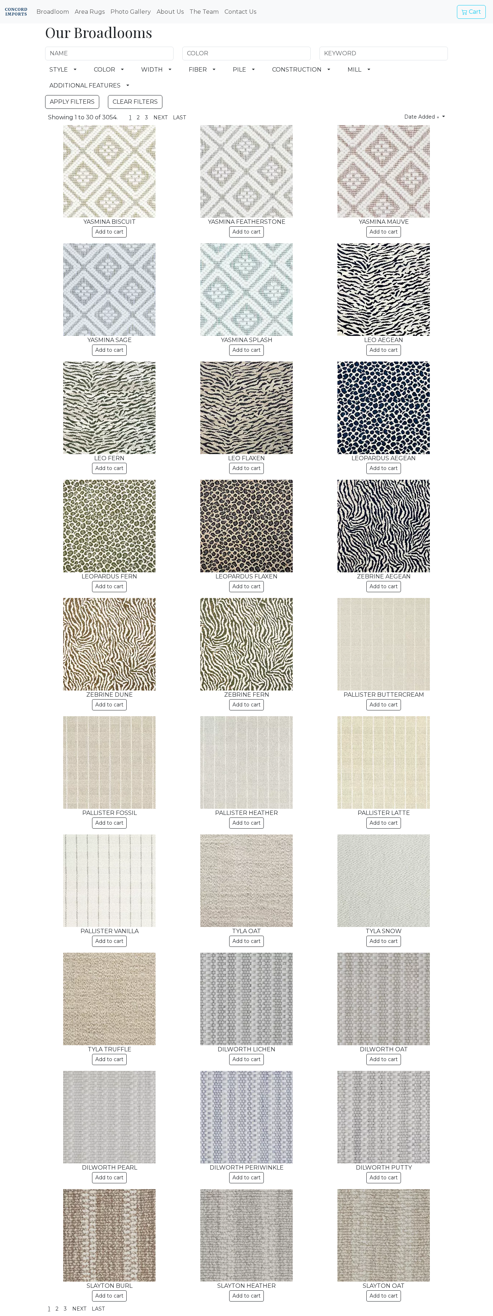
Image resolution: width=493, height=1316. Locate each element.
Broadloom (52, 11)
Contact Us (240, 11)
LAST (179, 117)
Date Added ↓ (422, 117)
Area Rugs (90, 11)
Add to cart (109, 231)
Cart (474, 11)
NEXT (160, 117)
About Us (170, 11)
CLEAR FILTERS (135, 101)
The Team (204, 11)
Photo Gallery (130, 11)
